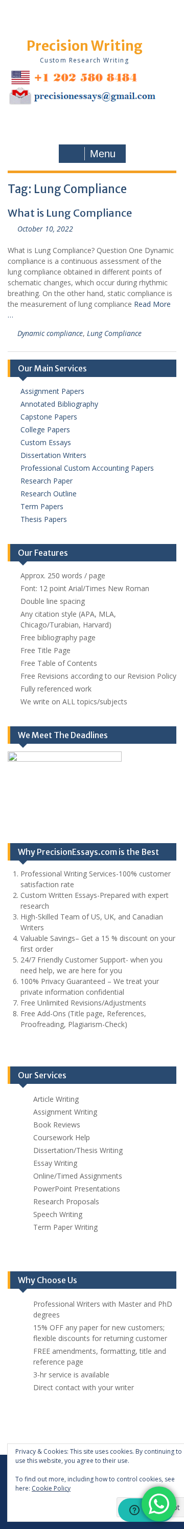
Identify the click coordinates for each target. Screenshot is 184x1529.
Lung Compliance (114, 333)
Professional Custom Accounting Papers (87, 468)
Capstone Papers (48, 417)
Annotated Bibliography (59, 404)
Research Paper (46, 481)
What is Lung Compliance (70, 212)
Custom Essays (45, 442)
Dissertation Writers (53, 455)
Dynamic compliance (50, 333)
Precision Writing (85, 45)
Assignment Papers (52, 391)
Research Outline (48, 493)
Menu (103, 153)
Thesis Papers (43, 519)
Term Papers (41, 506)
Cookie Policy (51, 1488)
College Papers (45, 429)
